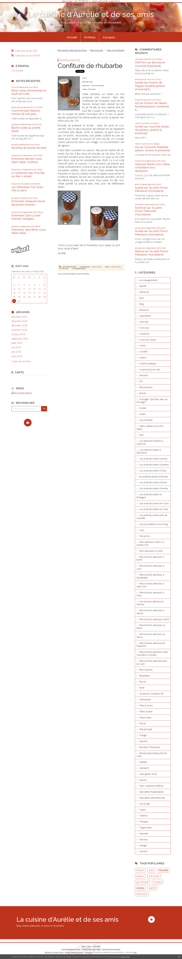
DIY (141, 381)
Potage (143, 735)
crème (142, 345)
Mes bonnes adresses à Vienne (150, 612)
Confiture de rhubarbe (90, 66)
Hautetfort (97, 946)
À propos (109, 37)
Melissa (139, 251)
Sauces (143, 780)
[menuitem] (71, 37)
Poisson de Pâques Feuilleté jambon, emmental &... (150, 86)
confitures (96, 267)
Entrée (142, 393)
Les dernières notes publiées (91, 949)
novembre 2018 (19, 329)
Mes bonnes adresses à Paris (150, 594)
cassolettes (145, 315)
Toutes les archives (21, 361)
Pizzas (142, 723)
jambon (140, 876)
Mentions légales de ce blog (74, 952)
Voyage (143, 845)
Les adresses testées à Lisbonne (149, 442)
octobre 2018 (18, 334)
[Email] (28, 422)
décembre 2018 (19, 325)
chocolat (143, 321)
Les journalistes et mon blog (153, 524)
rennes (140, 887)
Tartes (142, 809)
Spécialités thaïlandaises (151, 791)
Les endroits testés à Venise (153, 488)
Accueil (72, 37)
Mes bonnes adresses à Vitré (154, 619)
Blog (141, 304)
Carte (19, 372)
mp (137, 103)
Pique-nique (145, 717)
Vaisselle (143, 833)
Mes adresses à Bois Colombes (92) (150, 543)
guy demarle (142, 882)
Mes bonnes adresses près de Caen (151, 662)
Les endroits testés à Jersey (153, 458)
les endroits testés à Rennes (153, 476)
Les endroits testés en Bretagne (149, 496)
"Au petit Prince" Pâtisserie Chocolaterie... (148, 211)
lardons (140, 870)
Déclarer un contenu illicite (54, 952)
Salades (143, 762)
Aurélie (139, 82)
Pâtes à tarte (145, 711)
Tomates (143, 821)
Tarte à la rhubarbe (115, 50)
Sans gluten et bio (148, 774)
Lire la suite (17, 70)
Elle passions (145, 387)
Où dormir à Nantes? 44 (151, 693)
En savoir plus (124, 956)
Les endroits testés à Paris (152, 470)
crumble (143, 351)
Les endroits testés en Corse (154, 503)
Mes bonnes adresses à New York (150, 585)
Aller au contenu (9, 4)
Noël (141, 687)
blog (135, 952)
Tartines (143, 815)
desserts (143, 375)
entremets (154, 876)
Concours (144, 327)
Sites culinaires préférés (151, 785)
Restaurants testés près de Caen (151, 755)
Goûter (143, 408)
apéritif (152, 887)
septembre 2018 (19, 338)
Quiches (143, 741)
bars (141, 298)
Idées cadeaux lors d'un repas (150, 427)
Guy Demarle (146, 420)
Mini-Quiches (146, 669)
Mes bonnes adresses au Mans (150, 627)
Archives (90, 37)
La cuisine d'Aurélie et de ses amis (91, 14)
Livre (141, 530)
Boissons (144, 310)
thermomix (141, 893)
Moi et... (143, 681)
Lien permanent (69, 267)
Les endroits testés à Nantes (154, 464)
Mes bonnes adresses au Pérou (72, 50)
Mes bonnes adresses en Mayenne (150, 645)
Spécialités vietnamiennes (152, 797)
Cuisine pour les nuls (149, 369)
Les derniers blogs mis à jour (71, 949)
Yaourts (143, 851)
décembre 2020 (19, 321)
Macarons (144, 536)
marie (138, 164)
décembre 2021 (19, 316)
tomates (157, 882)
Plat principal (145, 729)
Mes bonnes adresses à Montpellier (150, 576)
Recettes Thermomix (149, 747)
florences (140, 207)
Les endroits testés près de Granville (151, 517)
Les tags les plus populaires (111, 949)
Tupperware (145, 827)
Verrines (143, 839)
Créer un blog (85, 946)
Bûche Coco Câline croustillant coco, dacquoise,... (152, 167)
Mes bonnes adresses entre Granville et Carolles (152, 653)
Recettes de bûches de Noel (28, 147)
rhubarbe (63, 269)
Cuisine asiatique (147, 363)
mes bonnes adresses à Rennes (150, 603)
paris (151, 870)
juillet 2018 (16, 343)
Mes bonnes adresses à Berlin (150, 558)
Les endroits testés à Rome (153, 482)
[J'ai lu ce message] (179, 956)
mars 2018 (16, 356)
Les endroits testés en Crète (153, 509)
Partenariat (145, 699)
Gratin (142, 414)
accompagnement (148, 280)
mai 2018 (16, 347)
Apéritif (142, 286)
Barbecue (144, 292)
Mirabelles (144, 675)
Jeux (141, 434)
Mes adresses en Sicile (151, 550)
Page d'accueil (96, 50)
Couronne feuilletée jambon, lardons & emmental (152, 130)
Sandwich (144, 768)
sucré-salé (144, 803)
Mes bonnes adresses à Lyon (150, 567)
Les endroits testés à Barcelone (148, 451)
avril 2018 (16, 351)
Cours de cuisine (147, 339)
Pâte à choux (146, 705)
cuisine (142, 357)
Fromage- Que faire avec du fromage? (151, 401)
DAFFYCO (141, 62)
